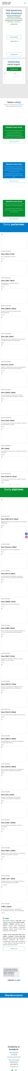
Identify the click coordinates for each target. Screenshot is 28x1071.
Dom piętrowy (14, 54)
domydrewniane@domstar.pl (14, 1056)
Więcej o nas (14, 948)
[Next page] (17, 485)
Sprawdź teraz (14, 69)
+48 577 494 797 (14, 1064)
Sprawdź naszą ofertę (14, 141)
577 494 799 (14, 1054)
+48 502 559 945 (14, 1062)
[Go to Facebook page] (12, 1070)
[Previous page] (10, 485)
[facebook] (26, 533)
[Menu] (25, 3)
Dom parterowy (14, 37)
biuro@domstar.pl (14, 1066)
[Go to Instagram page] (16, 1070)
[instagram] (26, 537)
